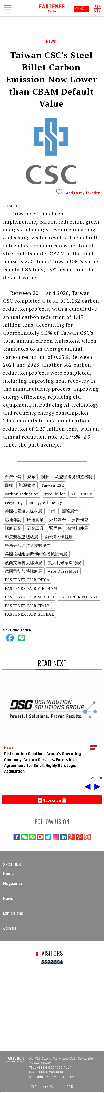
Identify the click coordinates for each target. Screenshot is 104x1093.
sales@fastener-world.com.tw (51, 1077)
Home (8, 873)
